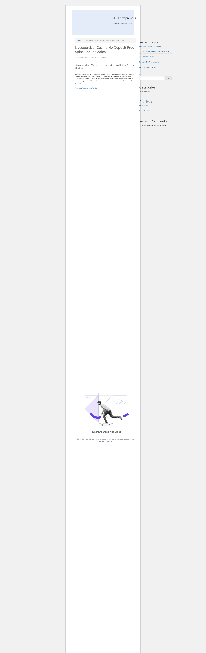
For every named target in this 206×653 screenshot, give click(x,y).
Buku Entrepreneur (123, 18)
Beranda (79, 40)
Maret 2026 (143, 106)
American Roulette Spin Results (86, 88)
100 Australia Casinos (146, 57)
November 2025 (145, 111)
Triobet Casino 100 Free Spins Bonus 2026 (154, 51)
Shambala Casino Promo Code (150, 46)
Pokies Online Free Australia (149, 62)
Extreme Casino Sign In (147, 67)
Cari (140, 75)
